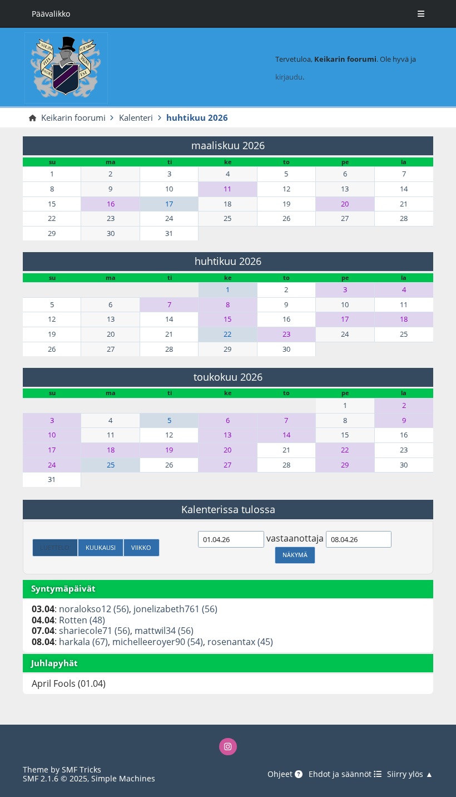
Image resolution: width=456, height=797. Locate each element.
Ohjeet (281, 774)
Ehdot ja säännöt (341, 774)
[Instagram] (227, 746)
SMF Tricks (81, 769)
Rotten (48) (82, 620)
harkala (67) (83, 642)
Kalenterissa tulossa (228, 509)
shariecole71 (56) (94, 630)
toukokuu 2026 (228, 376)
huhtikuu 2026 (228, 261)
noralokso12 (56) (94, 609)
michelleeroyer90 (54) (157, 642)
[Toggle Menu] (421, 14)
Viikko (141, 548)
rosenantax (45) (240, 642)
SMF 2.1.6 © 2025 (55, 778)
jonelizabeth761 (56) (175, 609)
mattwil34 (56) (164, 630)
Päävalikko (51, 13)
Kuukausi (101, 548)
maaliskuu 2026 (228, 145)
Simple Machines (123, 778)
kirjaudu (289, 77)
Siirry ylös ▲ (410, 774)
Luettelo (55, 548)
